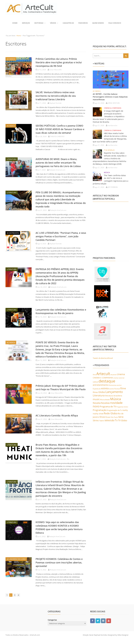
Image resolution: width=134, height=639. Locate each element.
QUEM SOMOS (98, 23)
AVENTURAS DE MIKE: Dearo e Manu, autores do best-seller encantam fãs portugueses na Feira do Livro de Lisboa (58, 162)
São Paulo (114, 417)
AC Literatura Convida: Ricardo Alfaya (57, 415)
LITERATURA (11, 92)
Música (115, 399)
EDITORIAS (38, 23)
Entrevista (112, 385)
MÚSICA (107, 172)
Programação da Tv (114, 410)
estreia (105, 388)
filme (123, 388)
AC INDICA (11, 59)
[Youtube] (108, 620)
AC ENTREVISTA (13, 233)
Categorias (52, 620)
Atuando (113, 375)
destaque (107, 381)
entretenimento (100, 385)
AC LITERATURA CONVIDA (17, 415)
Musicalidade (105, 399)
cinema (121, 374)
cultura (95, 382)
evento (111, 389)
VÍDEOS (53, 23)
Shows (107, 417)
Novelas (105, 402)
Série (121, 416)
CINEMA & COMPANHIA (112, 108)
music (96, 399)
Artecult (103, 373)
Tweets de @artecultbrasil (103, 358)
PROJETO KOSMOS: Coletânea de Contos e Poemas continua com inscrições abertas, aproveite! (59, 562)
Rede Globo (110, 413)
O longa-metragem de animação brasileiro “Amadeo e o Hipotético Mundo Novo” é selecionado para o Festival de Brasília (108, 116)
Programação (99, 410)
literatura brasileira (113, 395)
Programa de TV (108, 406)
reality (125, 410)
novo (96, 406)
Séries (96, 420)
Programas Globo (122, 407)
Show (102, 416)
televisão (110, 420)
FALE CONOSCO (114, 23)
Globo (101, 392)
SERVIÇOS (26, 23)
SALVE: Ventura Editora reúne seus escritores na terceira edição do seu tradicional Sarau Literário (56, 96)
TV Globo (122, 420)
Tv (116, 420)
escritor (119, 385)
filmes (95, 392)
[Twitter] (98, 620)
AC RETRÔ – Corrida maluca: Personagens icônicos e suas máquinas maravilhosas (110, 97)
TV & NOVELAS (109, 150)
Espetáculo (97, 389)
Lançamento (114, 392)
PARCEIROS (83, 23)
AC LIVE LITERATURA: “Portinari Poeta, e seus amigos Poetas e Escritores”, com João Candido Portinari (61, 236)
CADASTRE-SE (68, 23)
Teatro (101, 420)
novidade (116, 403)
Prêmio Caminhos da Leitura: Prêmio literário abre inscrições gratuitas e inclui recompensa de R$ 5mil (59, 62)
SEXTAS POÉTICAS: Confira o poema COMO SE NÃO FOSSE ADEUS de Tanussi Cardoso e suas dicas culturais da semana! (60, 129)
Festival (117, 389)
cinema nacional (118, 378)
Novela (96, 402)
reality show (98, 413)
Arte (94, 374)
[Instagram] (103, 620)
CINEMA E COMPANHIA (103, 377)
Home (14, 23)
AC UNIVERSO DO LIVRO (16, 559)
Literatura (99, 395)
